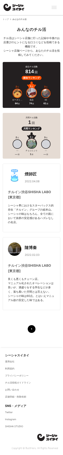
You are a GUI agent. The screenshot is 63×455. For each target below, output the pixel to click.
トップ (6, 19)
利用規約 (9, 368)
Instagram (10, 419)
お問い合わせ (12, 389)
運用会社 (9, 361)
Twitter (9, 412)
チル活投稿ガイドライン (18, 382)
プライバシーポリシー (17, 375)
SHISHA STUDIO (14, 426)
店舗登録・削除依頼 (15, 396)
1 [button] (31, 329)
